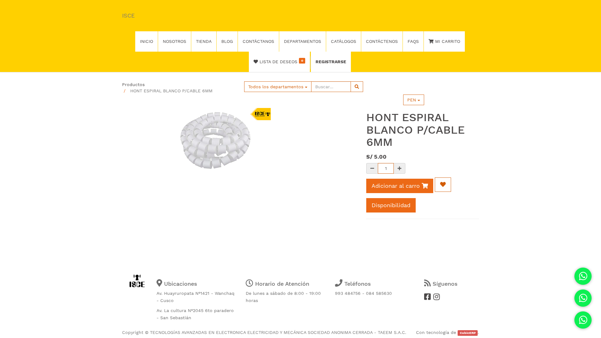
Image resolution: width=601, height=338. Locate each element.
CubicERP (468, 333)
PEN (412, 99)
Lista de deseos (280, 61)
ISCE (128, 15)
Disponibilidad (391, 205)
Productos (133, 84)
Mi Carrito (447, 41)
